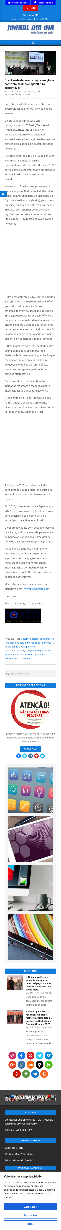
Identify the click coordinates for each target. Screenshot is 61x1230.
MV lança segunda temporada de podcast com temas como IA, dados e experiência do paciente (28, 654)
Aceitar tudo (30, 1207)
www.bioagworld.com (36, 588)
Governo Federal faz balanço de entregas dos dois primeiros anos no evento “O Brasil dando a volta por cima (29, 642)
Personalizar (30, 1215)
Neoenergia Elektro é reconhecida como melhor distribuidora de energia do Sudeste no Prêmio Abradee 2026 (39, 1018)
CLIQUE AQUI (30, 749)
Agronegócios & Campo (18, 94)
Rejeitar (31, 1224)
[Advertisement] (30, 261)
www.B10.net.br (24, 1160)
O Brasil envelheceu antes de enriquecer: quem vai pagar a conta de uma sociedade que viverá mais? (38, 983)
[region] (30, 1201)
